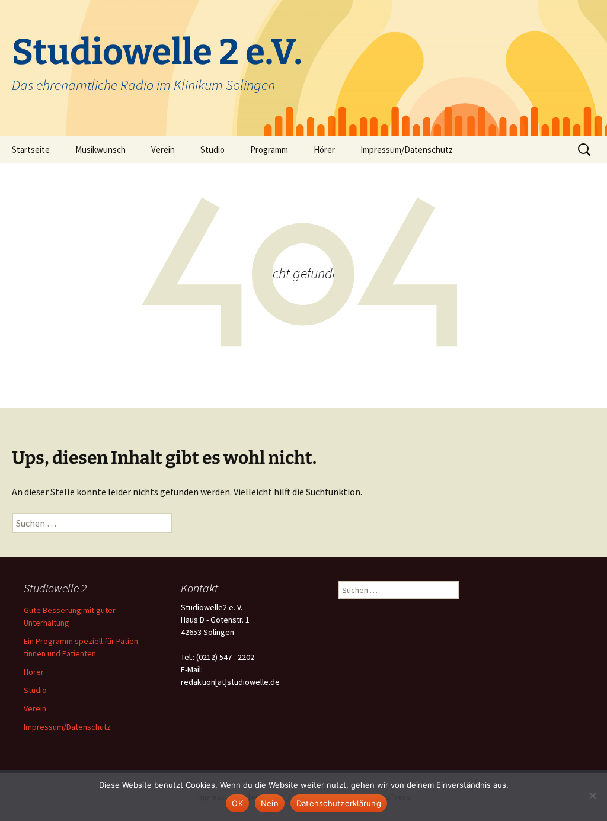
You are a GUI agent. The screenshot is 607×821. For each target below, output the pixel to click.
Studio (212, 149)
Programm (269, 149)
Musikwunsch (100, 149)
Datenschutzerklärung (338, 803)
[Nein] (592, 795)
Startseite (31, 149)
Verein (163, 149)
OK (237, 803)
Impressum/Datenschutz (406, 149)
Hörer (324, 149)
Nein (270, 803)
